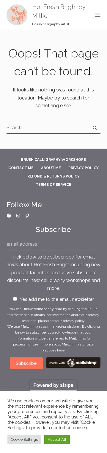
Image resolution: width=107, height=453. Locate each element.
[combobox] (48, 127)
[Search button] (94, 127)
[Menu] (97, 15)
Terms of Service (53, 185)
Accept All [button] (57, 439)
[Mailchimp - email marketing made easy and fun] (73, 362)
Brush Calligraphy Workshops (53, 160)
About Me (51, 168)
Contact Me (21, 168)
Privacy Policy (83, 168)
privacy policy (73, 321)
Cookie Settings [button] (24, 439)
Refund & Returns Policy (53, 176)
